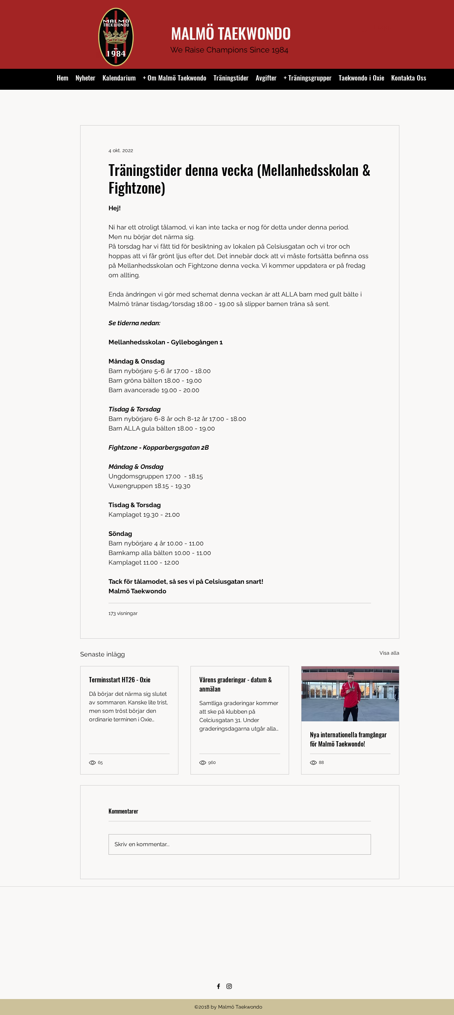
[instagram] (229, 986)
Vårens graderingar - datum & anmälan (235, 684)
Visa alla (389, 653)
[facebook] (218, 986)
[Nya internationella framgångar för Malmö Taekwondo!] (350, 693)
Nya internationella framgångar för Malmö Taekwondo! (348, 739)
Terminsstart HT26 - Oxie (119, 679)
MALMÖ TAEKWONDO (231, 33)
